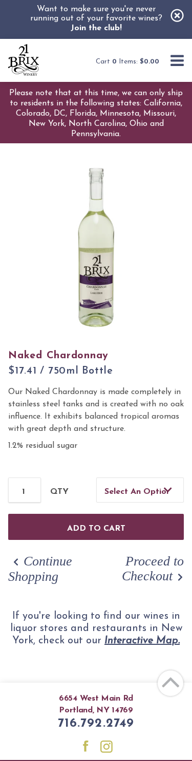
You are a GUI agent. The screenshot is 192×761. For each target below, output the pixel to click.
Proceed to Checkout (153, 568)
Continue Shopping (40, 569)
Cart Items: (127, 61)
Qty (59, 492)
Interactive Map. (142, 641)
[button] (177, 62)
